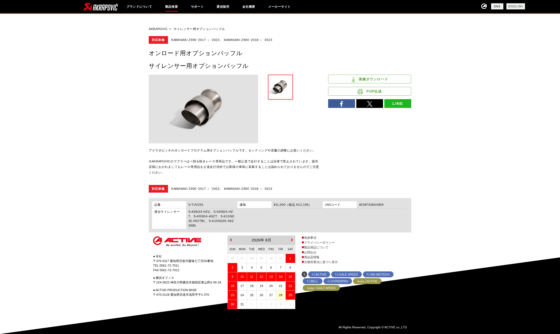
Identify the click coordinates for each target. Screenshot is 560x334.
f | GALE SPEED (346, 274)
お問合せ (310, 252)
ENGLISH (515, 6)
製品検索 (171, 6)
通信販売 (223, 6)
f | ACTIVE (319, 274)
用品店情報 (311, 257)
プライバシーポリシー (319, 242)
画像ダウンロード (373, 79)
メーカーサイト (279, 6)
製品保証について (316, 247)
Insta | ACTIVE (367, 281)
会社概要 (248, 6)
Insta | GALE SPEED (321, 288)
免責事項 (310, 237)
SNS (497, 6)
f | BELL (312, 281)
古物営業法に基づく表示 (321, 262)
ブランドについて (139, 6)
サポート (197, 6)
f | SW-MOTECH (378, 274)
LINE (397, 103)
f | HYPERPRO (338, 281)
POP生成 (374, 91)
